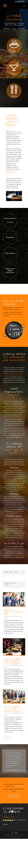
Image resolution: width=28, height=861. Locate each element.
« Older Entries (7, 737)
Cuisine (10, 222)
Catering (19, 616)
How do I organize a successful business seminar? (13, 709)
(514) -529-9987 (19, 813)
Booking (14, 96)
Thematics (10, 237)
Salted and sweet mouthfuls (10, 270)
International (10, 218)
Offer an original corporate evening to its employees (12, 661)
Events (14, 73)
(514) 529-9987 (20, 1)
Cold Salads (10, 253)
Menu (14, 51)
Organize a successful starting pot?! (13, 612)
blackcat (8, 616)
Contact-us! (14, 823)
